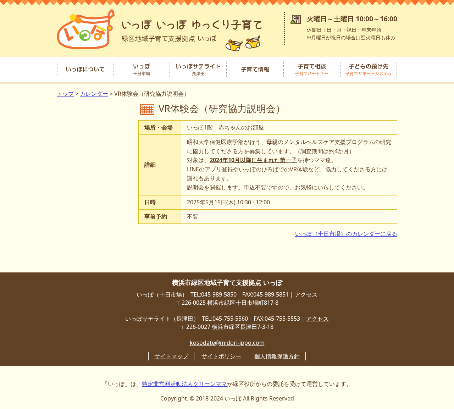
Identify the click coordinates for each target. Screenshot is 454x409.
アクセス (306, 294)
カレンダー (94, 94)
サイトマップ (171, 356)
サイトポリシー (221, 356)
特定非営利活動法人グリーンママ (184, 384)
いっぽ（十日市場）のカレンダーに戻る (346, 234)
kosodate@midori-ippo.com (227, 343)
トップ (65, 94)
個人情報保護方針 (277, 356)
